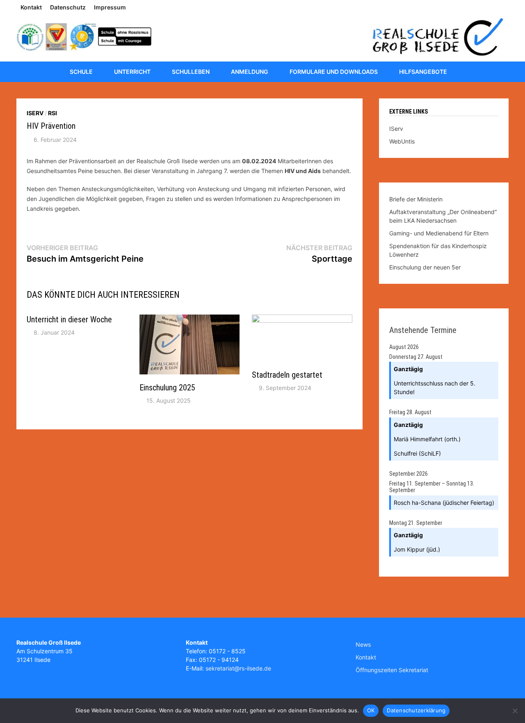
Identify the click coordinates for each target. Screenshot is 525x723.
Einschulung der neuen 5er (425, 267)
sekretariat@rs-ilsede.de (238, 668)
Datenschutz (68, 7)
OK (371, 710)
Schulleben (191, 71)
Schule (81, 71)
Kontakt (31, 7)
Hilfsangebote (423, 71)
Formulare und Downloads (334, 71)
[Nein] (515, 711)
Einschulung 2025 (167, 387)
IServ (35, 112)
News (363, 644)
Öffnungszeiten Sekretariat (392, 669)
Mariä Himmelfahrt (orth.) (427, 439)
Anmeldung (249, 71)
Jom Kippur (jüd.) (417, 549)
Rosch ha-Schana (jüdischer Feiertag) (444, 502)
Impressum (110, 7)
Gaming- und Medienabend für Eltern (438, 233)
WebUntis (402, 141)
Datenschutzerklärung (416, 710)
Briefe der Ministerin (416, 199)
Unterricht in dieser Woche (69, 319)
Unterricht (132, 71)
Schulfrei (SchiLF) (417, 453)
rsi (52, 112)
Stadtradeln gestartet (287, 375)
